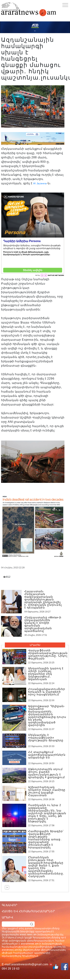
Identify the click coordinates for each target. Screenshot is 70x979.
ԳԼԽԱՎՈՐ (9, 905)
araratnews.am (30, 943)
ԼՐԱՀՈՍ (35, 645)
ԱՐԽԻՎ (7, 917)
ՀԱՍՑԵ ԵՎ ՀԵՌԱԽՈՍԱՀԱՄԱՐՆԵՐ (28, 911)
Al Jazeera (40, 183)
